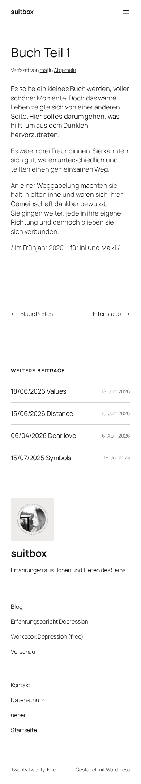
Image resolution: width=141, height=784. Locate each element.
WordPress (118, 769)
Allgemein (65, 70)
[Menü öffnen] (125, 12)
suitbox (22, 11)
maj (44, 70)
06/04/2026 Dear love (43, 435)
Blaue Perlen (36, 314)
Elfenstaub (107, 314)
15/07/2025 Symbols (41, 458)
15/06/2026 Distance (42, 413)
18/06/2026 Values (39, 391)
